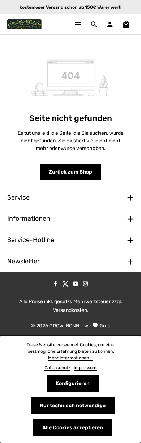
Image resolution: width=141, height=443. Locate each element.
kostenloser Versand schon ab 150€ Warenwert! (70, 7)
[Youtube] (76, 285)
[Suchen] (94, 24)
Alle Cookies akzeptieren (72, 428)
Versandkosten (70, 310)
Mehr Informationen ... (70, 357)
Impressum (85, 367)
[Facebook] (56, 285)
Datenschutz (57, 367)
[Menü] (78, 24)
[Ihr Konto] (110, 24)
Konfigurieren (73, 383)
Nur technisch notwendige (73, 405)
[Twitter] (66, 285)
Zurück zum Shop (70, 172)
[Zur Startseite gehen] (24, 24)
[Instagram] (85, 285)
